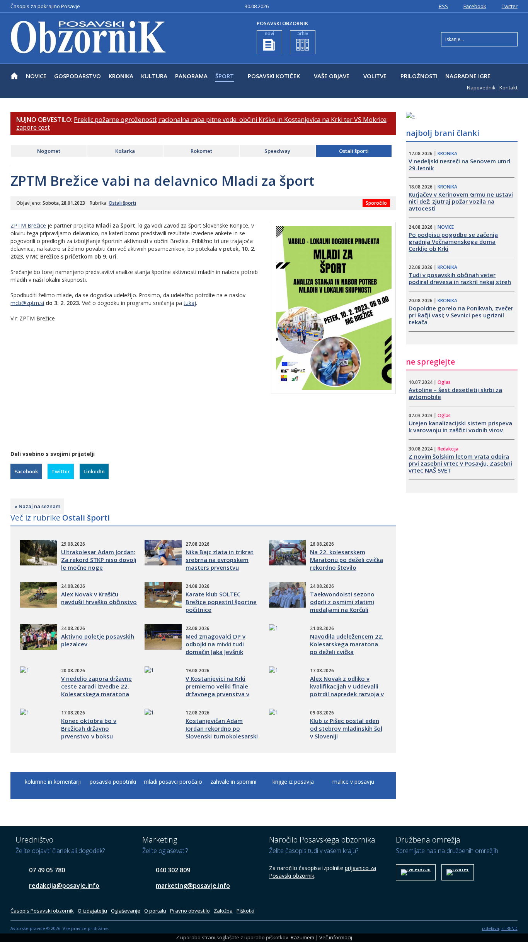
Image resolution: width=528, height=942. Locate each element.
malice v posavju (353, 781)
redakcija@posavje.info (64, 885)
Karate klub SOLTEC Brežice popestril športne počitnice (221, 601)
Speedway (277, 150)
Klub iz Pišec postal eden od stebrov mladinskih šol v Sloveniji (346, 728)
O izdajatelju (92, 910)
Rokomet (201, 150)
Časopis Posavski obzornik (42, 910)
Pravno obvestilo (190, 910)
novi (269, 33)
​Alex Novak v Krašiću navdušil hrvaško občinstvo (99, 598)
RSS (443, 6)
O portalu (155, 910)
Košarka (125, 150)
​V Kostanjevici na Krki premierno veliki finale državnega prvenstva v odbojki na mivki (217, 690)
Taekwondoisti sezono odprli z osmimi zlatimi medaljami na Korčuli (342, 601)
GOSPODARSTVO (77, 76)
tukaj (190, 303)
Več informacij (335, 937)
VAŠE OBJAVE (331, 76)
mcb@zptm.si (27, 303)
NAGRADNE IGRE (468, 76)
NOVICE (36, 76)
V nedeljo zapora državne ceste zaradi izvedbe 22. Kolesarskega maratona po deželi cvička (96, 690)
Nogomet (48, 150)
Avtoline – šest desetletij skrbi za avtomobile (455, 393)
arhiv (302, 33)
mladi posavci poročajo (173, 781)
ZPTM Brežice (28, 225)
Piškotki (245, 910)
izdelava (490, 928)
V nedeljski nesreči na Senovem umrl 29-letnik (459, 164)
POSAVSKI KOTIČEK (274, 76)
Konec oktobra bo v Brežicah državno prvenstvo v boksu (88, 728)
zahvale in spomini (233, 781)
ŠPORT (224, 76)
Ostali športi (354, 150)
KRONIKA (121, 76)
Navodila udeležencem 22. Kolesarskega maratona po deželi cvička (346, 644)
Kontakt (508, 87)
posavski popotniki (113, 781)
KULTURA (154, 76)
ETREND (509, 928)
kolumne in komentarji (53, 781)
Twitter (510, 6)
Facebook (474, 6)
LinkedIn (94, 471)
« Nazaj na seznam (37, 506)
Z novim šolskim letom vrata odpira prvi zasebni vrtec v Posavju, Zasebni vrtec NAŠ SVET (460, 463)
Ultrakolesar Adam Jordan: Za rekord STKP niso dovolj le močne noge (98, 559)
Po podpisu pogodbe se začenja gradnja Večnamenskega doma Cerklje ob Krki (453, 241)
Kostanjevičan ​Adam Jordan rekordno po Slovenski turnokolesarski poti (222, 732)
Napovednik (481, 87)
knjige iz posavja (293, 781)
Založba (223, 910)
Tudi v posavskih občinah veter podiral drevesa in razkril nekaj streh (460, 278)
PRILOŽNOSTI (419, 76)
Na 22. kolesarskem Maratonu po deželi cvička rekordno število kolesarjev (346, 563)
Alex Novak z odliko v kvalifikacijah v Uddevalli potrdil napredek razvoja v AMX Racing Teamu (347, 690)
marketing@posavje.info (193, 885)
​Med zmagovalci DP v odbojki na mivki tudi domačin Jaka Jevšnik (215, 644)
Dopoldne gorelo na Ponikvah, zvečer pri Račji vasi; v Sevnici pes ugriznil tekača (461, 315)
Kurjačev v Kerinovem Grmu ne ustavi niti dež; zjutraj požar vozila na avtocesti (461, 201)
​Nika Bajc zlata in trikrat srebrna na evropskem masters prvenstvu (220, 559)
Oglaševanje (125, 910)
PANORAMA (191, 76)
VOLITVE (375, 76)
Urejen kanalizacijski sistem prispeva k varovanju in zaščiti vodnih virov (460, 426)
